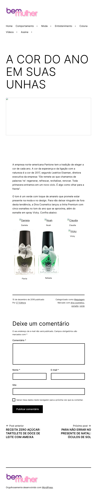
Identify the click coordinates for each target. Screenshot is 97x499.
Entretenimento (63, 26)
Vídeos (10, 32)
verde (82, 306)
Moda (44, 26)
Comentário (19, 340)
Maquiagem (79, 299)
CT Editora (21, 302)
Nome (16, 370)
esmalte (74, 306)
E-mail (55, 370)
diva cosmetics (77, 302)
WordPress (47, 487)
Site (14, 385)
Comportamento (25, 26)
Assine (24, 32)
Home (9, 26)
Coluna (83, 26)
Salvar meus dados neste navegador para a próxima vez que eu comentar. (49, 400)
